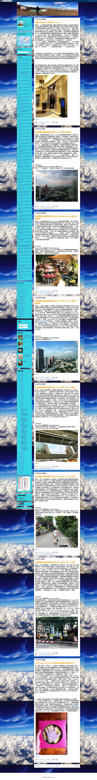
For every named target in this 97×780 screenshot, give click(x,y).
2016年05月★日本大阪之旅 (23, 176)
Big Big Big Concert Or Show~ (24, 285)
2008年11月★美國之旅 (22, 63)
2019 (20, 386)
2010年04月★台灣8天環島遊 (24, 83)
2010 (20, 467)
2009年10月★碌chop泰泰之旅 (24, 77)
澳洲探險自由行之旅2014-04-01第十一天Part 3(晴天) (27, 337)
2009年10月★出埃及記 (23, 75)
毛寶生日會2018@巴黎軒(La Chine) (48, 22)
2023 (20, 379)
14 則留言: (48, 206)
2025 (20, 375)
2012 (20, 463)
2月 (21, 406)
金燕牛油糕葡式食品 (73, 706)
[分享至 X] (55, 122)
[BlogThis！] (53, 122)
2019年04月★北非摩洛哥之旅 (24, 235)
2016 (20, 456)
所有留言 (21, 327)
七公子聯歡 (20, 298)
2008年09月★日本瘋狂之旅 (23, 59)
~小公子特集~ (21, 296)
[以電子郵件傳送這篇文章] (52, 122)
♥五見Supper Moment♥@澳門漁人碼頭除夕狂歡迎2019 (54, 663)
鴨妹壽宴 (43, 123)
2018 (20, 452)
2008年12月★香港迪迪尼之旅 (24, 65)
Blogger (53, 777)
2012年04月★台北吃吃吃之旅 (24, 116)
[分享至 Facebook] (56, 122)
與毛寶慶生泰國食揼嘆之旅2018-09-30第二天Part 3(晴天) (55, 387)
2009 (20, 469)
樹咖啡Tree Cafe (26, 342)
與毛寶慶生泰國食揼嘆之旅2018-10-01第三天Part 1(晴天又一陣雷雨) (24, 427)
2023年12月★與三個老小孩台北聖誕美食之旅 (24, 265)
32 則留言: (48, 122)
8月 (21, 395)
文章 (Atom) (58, 769)
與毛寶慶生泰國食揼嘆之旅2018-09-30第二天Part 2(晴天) (55, 476)
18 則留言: (48, 290)
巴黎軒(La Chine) (64, 68)
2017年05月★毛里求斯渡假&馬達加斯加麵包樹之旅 (24, 192)
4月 (21, 402)
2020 (20, 384)
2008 (20, 470)
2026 (20, 373)
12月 (22, 387)
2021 (20, 382)
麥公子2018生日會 (43, 321)
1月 (21, 407)
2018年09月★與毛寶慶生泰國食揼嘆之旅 (46, 208)
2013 (20, 461)
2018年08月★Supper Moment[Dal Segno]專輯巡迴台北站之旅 (24, 215)
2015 (20, 458)
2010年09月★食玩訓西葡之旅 (24, 90)
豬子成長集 (20, 311)
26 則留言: (48, 552)
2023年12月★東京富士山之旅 (24, 261)
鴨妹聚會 (20, 316)
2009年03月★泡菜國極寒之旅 (24, 68)
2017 (20, 454)
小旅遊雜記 (20, 278)
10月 (22, 391)
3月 (21, 404)
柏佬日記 (20, 305)
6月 (21, 398)
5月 (21, 400)
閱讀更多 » (37, 119)
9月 (21, 393)
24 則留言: (48, 653)
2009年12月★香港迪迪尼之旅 (24, 80)
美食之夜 (39, 123)
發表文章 (21, 325)
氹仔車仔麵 (25, 348)
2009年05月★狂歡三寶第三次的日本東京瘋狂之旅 (24, 72)
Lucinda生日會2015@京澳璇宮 (26, 355)
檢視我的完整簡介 (21, 29)
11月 (22, 389)
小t (18, 5)
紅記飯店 (25, 361)
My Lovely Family (21, 294)
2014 (20, 459)
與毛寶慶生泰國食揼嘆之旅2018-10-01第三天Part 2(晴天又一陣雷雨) (24, 421)
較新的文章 (37, 765)
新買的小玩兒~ (21, 303)
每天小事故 (20, 307)
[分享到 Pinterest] (57, 122)
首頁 (57, 765)
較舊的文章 (76, 765)
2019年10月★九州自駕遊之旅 (24, 241)
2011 (20, 465)
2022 (20, 380)
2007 (20, 472)
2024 (20, 377)
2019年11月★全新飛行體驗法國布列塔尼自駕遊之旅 (24, 246)
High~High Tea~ (21, 289)
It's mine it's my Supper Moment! (44, 761)
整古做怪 (20, 300)
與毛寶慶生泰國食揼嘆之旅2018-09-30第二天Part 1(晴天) (55, 562)
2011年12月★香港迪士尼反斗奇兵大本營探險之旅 (24, 111)
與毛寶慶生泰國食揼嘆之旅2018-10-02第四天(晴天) (53, 132)
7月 (21, 396)
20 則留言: (48, 759)
